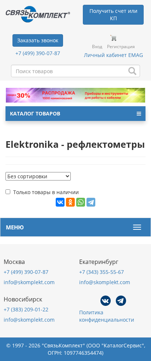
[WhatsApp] (80, 202)
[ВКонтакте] (60, 202)
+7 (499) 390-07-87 (37, 53)
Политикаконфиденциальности (106, 316)
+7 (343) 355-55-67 (101, 271)
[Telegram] (90, 202)
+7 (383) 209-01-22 (26, 309)
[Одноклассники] (70, 202)
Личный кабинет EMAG (113, 54)
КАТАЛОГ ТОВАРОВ (35, 113)
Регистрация (121, 46)
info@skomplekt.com (29, 282)
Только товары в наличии (46, 192)
